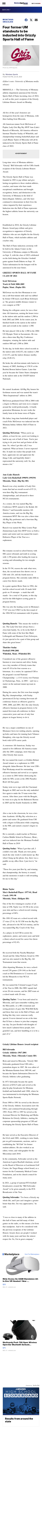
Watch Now (35, 3)
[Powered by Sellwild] (36, 1385)
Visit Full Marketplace (32, 1254)
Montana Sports (12, 74)
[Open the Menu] (4, 3)
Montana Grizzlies (8, 20)
